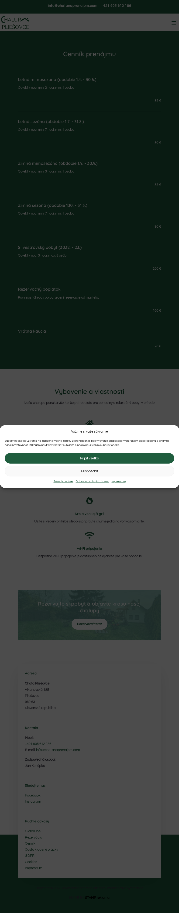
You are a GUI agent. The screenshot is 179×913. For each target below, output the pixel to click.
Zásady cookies (63, 481)
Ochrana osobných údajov (92, 481)
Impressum (119, 481)
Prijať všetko (89, 458)
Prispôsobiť (89, 471)
